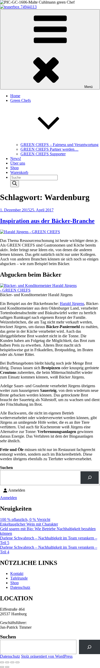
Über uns (17, 163)
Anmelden (8, 497)
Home (15, 96)
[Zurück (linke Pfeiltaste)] (2, 667)
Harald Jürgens (72, 303)
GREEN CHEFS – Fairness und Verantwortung (59, 144)
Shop (14, 168)
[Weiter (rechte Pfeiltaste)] (7, 667)
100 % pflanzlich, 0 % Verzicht (25, 519)
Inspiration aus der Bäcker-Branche (47, 221)
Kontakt (16, 573)
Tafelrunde (19, 578)
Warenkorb (19, 172)
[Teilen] (12, 662)
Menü (88, 87)
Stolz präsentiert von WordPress (47, 656)
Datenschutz (20, 587)
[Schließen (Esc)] (17, 662)
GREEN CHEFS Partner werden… (49, 149)
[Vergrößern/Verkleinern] (2, 662)
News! (15, 158)
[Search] (14, 183)
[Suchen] (90, 477)
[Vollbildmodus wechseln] (7, 662)
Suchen (6, 467)
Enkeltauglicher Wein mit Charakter (29, 524)
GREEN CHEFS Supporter (43, 154)
